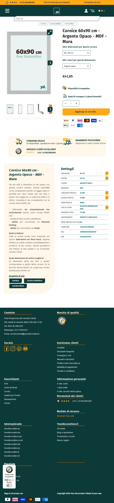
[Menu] (14, 466)
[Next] (50, 63)
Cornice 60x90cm (34, 280)
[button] (7, 11)
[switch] (9, 485)
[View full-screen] (50, 32)
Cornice (15, 280)
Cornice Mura (18, 286)
